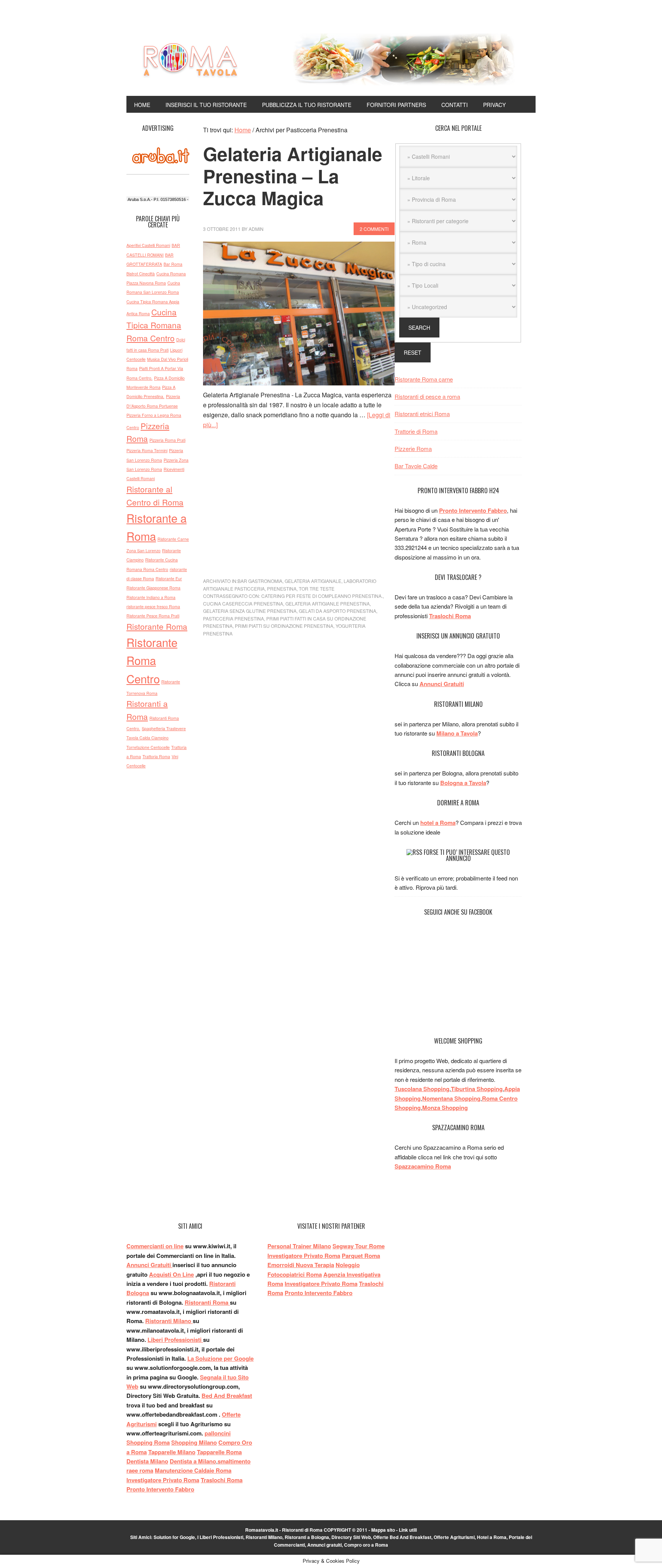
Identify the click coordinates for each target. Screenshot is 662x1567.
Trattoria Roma (156, 756)
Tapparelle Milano (171, 1452)
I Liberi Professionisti (220, 1537)
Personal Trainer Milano (299, 1246)
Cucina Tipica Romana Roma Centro (153, 325)
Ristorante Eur (169, 578)
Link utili (408, 1529)
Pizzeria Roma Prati (167, 440)
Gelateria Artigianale (313, 581)
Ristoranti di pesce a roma (427, 396)
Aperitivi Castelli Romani (148, 245)
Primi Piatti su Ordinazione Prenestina (284, 625)
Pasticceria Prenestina (233, 618)
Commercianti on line (155, 1246)
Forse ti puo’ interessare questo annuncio (467, 855)
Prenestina (282, 588)
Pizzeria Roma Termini (146, 450)
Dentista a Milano (193, 1461)
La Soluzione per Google (220, 1358)
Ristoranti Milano (169, 1321)
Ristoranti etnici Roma (422, 414)
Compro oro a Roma (366, 1544)
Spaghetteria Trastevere (164, 728)
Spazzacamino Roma (423, 1166)
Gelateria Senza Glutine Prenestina (250, 610)
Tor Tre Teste (316, 588)
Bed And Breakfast (227, 1395)
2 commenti (374, 229)
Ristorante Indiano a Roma (150, 597)
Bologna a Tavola (463, 783)
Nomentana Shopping (451, 1098)
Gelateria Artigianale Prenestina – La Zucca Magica (292, 175)
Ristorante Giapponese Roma (153, 588)
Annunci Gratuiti (441, 684)
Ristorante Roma (156, 626)
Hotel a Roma (491, 1537)
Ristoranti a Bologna (307, 1537)
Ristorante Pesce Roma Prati (152, 616)
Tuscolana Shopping (422, 1089)
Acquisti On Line (171, 1274)
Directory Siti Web (351, 1537)
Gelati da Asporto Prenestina (337, 610)
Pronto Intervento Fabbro (473, 510)
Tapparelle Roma (219, 1452)
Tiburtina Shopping (477, 1089)
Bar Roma (173, 264)
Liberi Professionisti (175, 1339)
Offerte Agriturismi (454, 1537)
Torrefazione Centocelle (148, 747)
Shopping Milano (194, 1442)
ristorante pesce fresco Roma (153, 606)
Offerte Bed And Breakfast (402, 1537)
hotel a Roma (438, 822)
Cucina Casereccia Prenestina (243, 603)
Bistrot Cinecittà (140, 274)
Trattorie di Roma (416, 431)
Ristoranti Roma (207, 1302)
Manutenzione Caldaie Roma (193, 1470)
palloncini (218, 1433)
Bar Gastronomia (260, 581)
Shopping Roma (148, 1442)
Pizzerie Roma (413, 448)
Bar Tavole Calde (416, 466)
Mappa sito (383, 1529)
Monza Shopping (445, 1107)
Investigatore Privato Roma (162, 1480)
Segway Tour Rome (359, 1246)
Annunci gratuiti (324, 1544)
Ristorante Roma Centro (151, 660)
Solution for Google (174, 1537)
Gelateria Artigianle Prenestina (327, 603)
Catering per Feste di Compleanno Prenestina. (322, 596)
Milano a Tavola (457, 733)
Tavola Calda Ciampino (147, 738)
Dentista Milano (147, 1461)
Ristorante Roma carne (424, 379)
